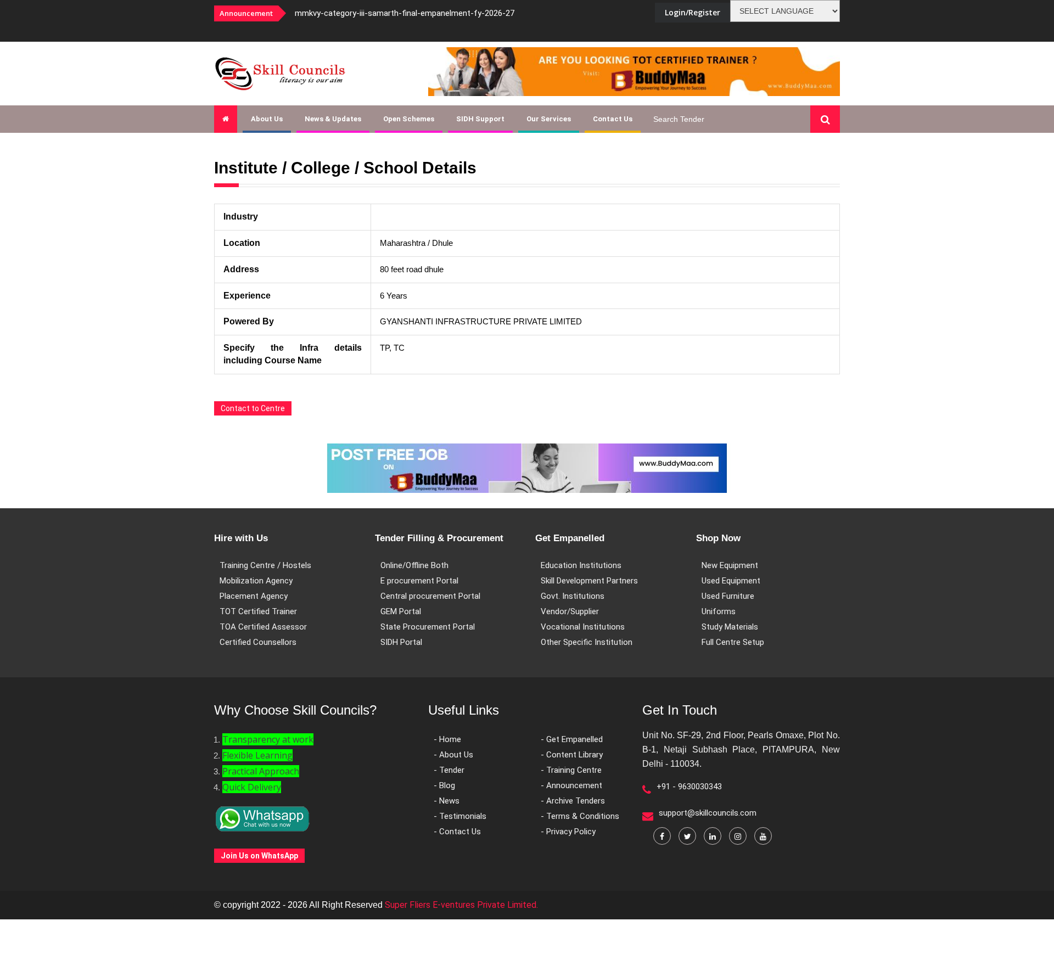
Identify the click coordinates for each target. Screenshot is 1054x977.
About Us (267, 119)
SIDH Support (480, 119)
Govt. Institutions (572, 596)
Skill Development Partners (589, 581)
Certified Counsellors (258, 642)
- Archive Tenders (573, 801)
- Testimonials (460, 816)
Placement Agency (254, 596)
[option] (434, 13)
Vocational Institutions (583, 627)
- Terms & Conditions (580, 816)
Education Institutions (581, 565)
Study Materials (730, 627)
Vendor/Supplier (570, 611)
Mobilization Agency (256, 581)
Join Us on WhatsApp (259, 855)
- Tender (449, 770)
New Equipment (730, 565)
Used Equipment (731, 581)
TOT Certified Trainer (258, 611)
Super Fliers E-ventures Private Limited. (461, 905)
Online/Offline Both (414, 565)
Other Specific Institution (586, 642)
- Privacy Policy (568, 831)
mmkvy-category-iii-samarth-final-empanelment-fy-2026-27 (404, 13)
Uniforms (719, 611)
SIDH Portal (401, 642)
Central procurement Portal (430, 596)
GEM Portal (400, 611)
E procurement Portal (419, 581)
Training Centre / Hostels (265, 565)
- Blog (444, 785)
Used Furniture (728, 596)
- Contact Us (457, 831)
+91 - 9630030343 (689, 786)
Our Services (548, 119)
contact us (612, 119)
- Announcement (571, 785)
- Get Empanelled (572, 739)
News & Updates (333, 119)
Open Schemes (408, 119)
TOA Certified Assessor (263, 627)
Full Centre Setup (733, 642)
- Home (447, 739)
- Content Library (572, 755)
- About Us (453, 755)
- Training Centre (571, 770)
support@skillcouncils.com (707, 813)
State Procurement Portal (427, 627)
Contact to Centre (253, 408)
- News (446, 801)
